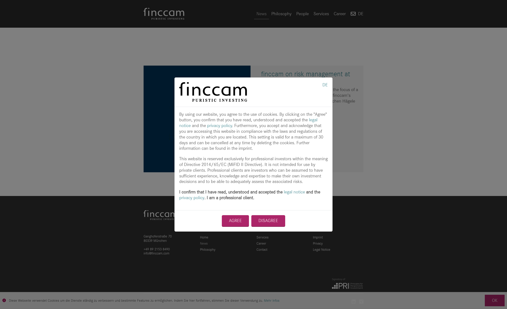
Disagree (268, 220)
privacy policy (219, 125)
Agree (235, 220)
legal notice (294, 192)
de (325, 85)
